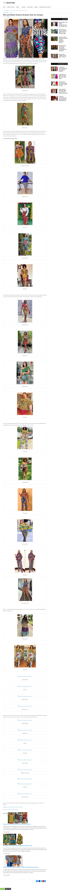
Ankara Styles (8, 10)
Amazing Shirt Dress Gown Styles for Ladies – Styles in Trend (63, 83)
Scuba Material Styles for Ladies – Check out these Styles (63, 76)
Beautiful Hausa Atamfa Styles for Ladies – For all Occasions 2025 (63, 31)
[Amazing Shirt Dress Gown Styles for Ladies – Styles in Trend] (54, 83)
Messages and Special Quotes (45, 7)
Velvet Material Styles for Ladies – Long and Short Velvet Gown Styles (63, 91)
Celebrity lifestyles (10, 7)
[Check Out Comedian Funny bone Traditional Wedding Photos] (54, 98)
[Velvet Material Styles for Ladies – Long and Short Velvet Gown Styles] (54, 91)
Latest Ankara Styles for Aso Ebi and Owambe (15, 807)
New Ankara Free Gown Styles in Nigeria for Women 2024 (17, 845)
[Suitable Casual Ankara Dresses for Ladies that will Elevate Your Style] (13, 856)
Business (36, 7)
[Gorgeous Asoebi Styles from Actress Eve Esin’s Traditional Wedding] (54, 38)
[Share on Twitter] (41, 881)
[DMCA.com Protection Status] (5, 888)
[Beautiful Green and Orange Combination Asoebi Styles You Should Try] (54, 47)
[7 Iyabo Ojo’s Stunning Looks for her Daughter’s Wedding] (54, 69)
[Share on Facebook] (39, 881)
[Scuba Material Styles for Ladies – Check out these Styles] (54, 76)
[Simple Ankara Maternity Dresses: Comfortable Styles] (18, 813)
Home (4, 7)
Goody (8, 16)
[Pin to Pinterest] (43, 881)
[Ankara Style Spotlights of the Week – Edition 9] (54, 56)
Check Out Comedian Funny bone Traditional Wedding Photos (62, 98)
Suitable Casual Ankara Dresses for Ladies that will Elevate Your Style (21, 867)
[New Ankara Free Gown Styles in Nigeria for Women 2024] (13, 834)
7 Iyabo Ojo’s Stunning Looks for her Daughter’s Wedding (63, 69)
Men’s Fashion (30, 7)
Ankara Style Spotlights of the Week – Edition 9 (62, 56)
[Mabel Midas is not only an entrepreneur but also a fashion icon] (54, 24)
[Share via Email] (45, 881)
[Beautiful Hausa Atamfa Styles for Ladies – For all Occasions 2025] (54, 31)
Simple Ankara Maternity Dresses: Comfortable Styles (16, 824)
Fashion (17, 7)
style (36, 98)
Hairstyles (24, 7)
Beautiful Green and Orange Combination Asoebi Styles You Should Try (63, 48)
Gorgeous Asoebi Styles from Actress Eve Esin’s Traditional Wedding (63, 39)
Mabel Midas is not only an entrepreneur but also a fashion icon (63, 24)
